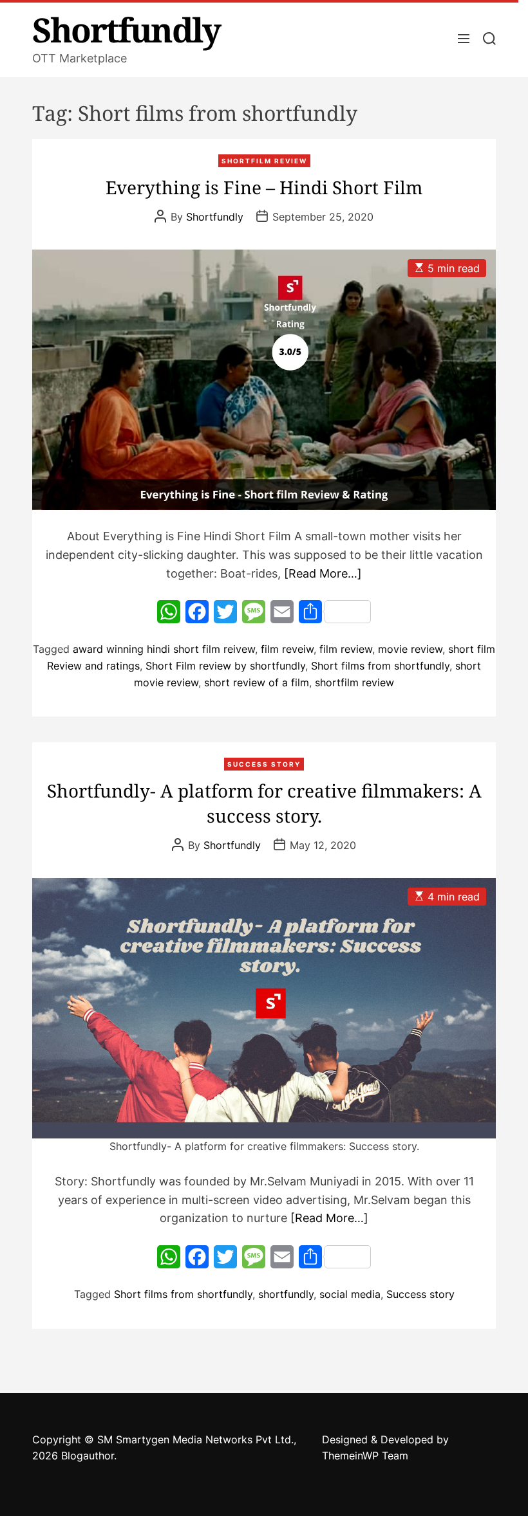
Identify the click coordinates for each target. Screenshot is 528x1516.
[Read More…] (323, 573)
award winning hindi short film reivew (164, 649)
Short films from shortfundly (380, 665)
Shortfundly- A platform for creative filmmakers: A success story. (264, 803)
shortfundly (286, 1294)
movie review (410, 649)
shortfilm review (264, 161)
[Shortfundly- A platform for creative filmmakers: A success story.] (264, 1008)
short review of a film (256, 682)
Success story (420, 1294)
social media (350, 1294)
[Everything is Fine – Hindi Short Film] (264, 380)
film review (345, 649)
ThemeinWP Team (365, 1455)
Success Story (264, 764)
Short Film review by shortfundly (225, 665)
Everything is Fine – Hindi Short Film (264, 187)
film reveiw (287, 649)
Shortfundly (126, 29)
